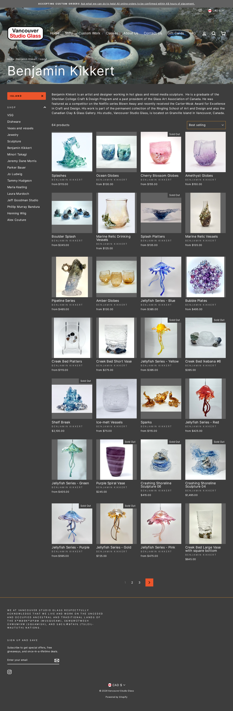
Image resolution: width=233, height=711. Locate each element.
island (16, 96)
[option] (116, 4)
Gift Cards (175, 33)
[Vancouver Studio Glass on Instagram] (9, 672)
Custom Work (89, 33)
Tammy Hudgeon (19, 180)
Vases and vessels (20, 128)
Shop (69, 33)
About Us (130, 33)
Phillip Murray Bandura (23, 207)
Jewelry (13, 135)
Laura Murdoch (18, 193)
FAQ (192, 33)
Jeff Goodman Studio (22, 200)
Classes (112, 33)
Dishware (14, 121)
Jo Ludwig (14, 174)
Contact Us (153, 33)
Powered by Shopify (116, 697)
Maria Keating (17, 187)
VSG (10, 115)
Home (55, 33)
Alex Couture (16, 220)
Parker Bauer (16, 167)
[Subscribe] (56, 660)
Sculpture (14, 141)
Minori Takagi (17, 154)
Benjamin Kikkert (26, 59)
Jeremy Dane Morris (21, 161)
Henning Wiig (16, 213)
